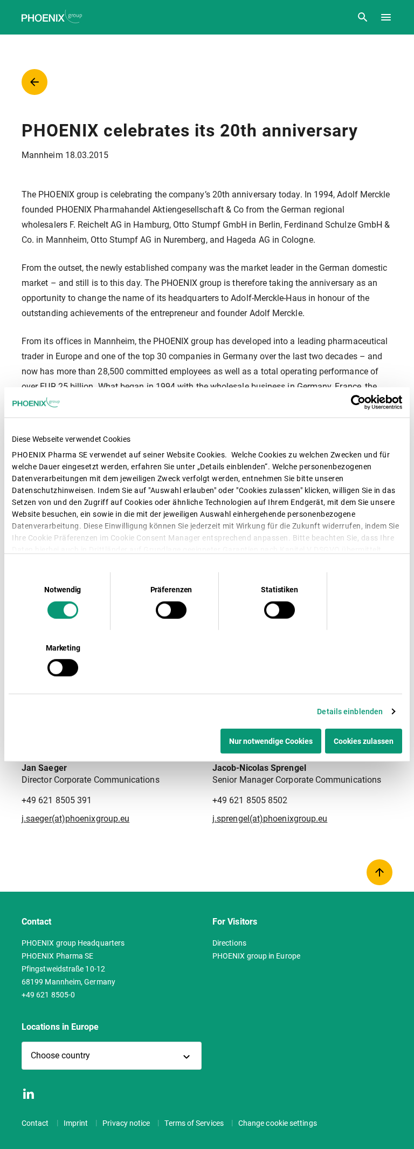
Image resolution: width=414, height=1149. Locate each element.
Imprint (77, 1123)
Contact (36, 1123)
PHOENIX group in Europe (256, 956)
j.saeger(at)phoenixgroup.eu (75, 818)
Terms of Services (194, 1123)
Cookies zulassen (364, 741)
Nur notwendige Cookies (271, 741)
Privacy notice (126, 1123)
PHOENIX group (53, 16)
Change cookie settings (277, 1123)
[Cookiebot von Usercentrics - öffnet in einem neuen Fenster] (355, 402)
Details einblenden (350, 711)
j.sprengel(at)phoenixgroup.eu (269, 818)
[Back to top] (379, 872)
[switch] (171, 609)
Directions (229, 943)
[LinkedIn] (29, 1093)
